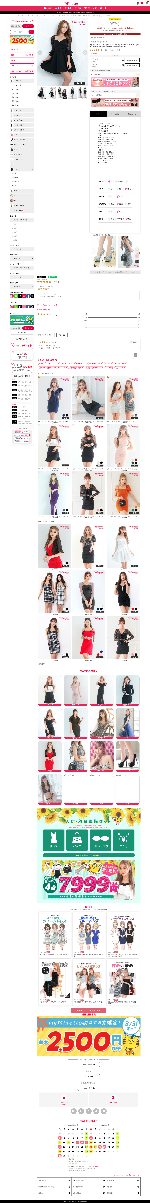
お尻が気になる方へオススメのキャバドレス (53, 368)
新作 (12, 55)
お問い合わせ (28, 328)
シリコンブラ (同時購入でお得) (100, 71)
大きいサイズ (18, 110)
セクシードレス (121, 368)
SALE (41, 363)
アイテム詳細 (115, 114)
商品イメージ (132, 114)
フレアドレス (16, 93)
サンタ (14, 185)
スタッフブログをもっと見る (89, 1010)
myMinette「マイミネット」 (29, 16)
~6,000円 (14, 236)
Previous (39, 52)
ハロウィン (15, 181)
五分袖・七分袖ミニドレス (94, 368)
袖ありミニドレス (120, 363)
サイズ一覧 (17, 249)
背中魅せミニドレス (95, 363)
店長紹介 (41, 1193)
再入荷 (13, 60)
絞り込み (63, 335)
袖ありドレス (16, 97)
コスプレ (17, 169)
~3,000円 (14, 228)
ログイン (87, 1076)
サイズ (98, 114)
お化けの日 (15, 177)
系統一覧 (17, 258)
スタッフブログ (16, 71)
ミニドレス (17, 81)
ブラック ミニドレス (66, 363)
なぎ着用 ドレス (81, 363)
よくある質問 (16, 328)
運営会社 (109, 1193)
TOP (19, 16)
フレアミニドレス (51, 363)
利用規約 (109, 1187)
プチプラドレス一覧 (20, 220)
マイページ (28, 26)
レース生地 (109, 368)
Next (85, 52)
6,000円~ (14, 240)
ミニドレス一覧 (16, 85)
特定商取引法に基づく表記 (46, 1187)
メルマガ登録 (22, 333)
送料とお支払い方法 (78, 1180)
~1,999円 (14, 224)
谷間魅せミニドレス (76, 368)
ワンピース (15, 105)
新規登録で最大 (75, 12)
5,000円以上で (64, 1103)
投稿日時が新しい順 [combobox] (44, 335)
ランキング (14, 49)
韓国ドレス (15, 101)
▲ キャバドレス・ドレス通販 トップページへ (127, 1175)
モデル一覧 (17, 277)
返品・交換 (110, 1180)
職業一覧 (17, 286)
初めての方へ (42, 1180)
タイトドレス (16, 89)
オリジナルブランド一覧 (22, 268)
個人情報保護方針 (78, 1187)
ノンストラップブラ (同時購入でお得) (102, 91)
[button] (91, 253)
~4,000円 (14, 232)
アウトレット (15, 66)
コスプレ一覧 (16, 174)
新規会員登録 (16, 26)
